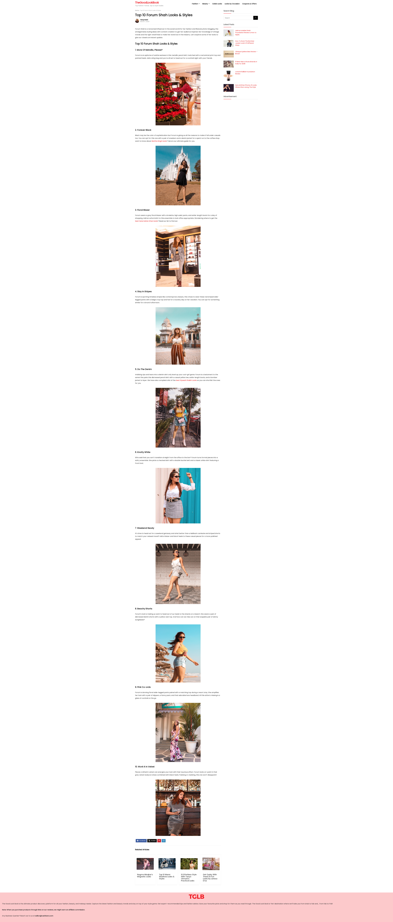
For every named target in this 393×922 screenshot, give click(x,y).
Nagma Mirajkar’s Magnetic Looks (145, 875)
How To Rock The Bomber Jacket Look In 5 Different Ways (244, 43)
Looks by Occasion (232, 4)
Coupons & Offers (249, 4)
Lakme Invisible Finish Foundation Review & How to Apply (245, 32)
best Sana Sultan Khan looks (146, 221)
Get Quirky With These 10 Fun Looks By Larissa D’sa (210, 877)
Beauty (205, 4)
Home (137, 10)
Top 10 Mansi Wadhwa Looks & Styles (166, 876)
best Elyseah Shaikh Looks (186, 380)
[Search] (255, 18)
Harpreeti (144, 20)
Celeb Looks (217, 4)
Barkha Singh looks (159, 141)
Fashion (195, 4)
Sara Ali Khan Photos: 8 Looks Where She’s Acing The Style (246, 86)
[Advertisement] (241, 115)
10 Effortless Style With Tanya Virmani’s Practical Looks (188, 877)
